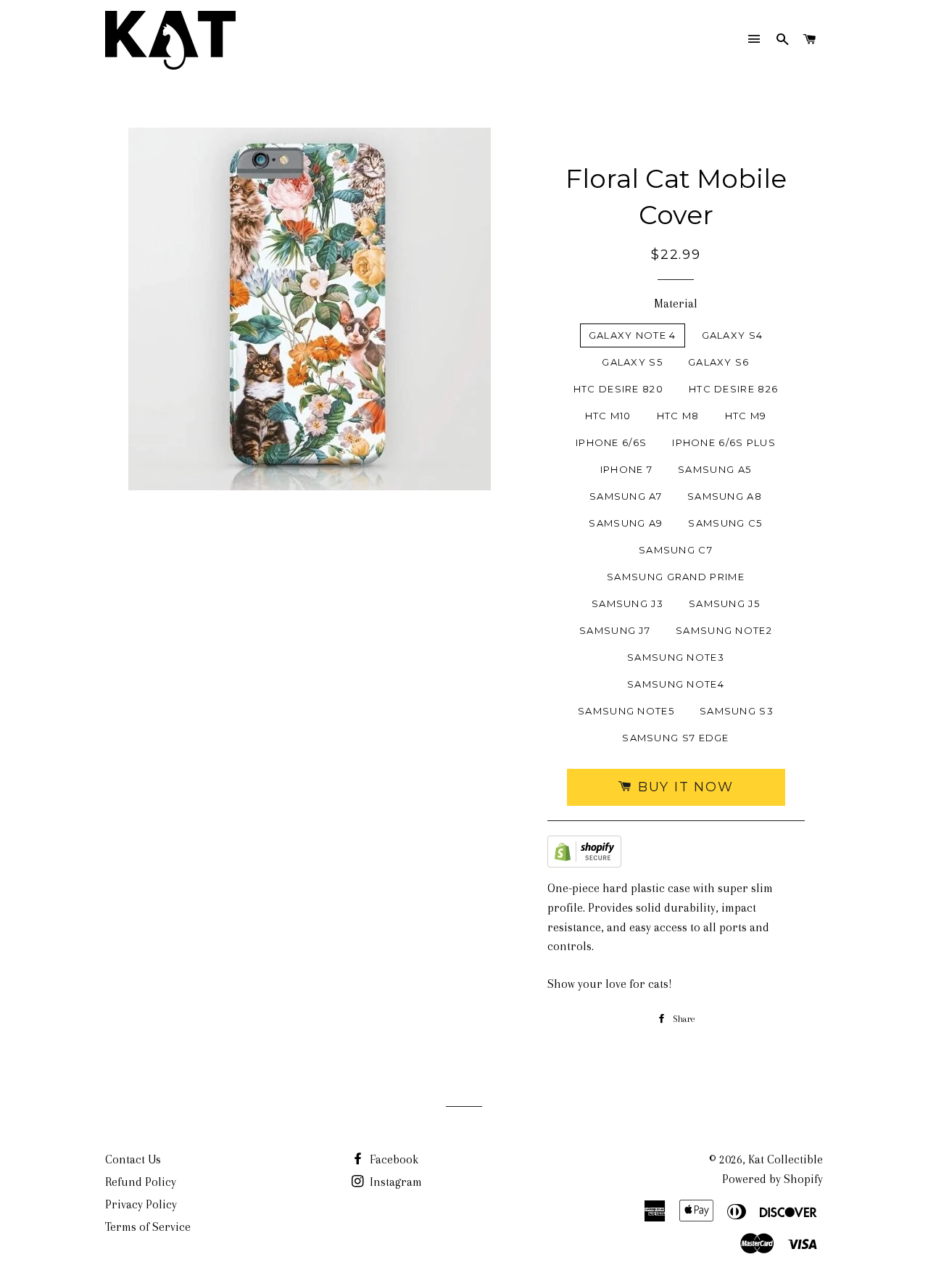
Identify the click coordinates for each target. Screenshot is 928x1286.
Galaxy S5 (632, 362)
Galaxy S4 (732, 335)
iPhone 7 (626, 469)
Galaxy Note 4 (632, 335)
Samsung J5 (724, 603)
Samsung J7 (614, 630)
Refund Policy (140, 1182)
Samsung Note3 (675, 657)
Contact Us (133, 1159)
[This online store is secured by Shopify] (584, 855)
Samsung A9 (626, 523)
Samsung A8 (724, 496)
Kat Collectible (785, 1159)
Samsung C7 (676, 550)
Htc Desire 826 (733, 389)
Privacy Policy (141, 1204)
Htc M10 (608, 415)
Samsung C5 (725, 523)
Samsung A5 (714, 469)
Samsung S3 (737, 711)
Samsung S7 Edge (675, 737)
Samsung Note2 (724, 630)
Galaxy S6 (719, 362)
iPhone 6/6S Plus (724, 442)
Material (675, 303)
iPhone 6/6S (611, 442)
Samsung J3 (627, 603)
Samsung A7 (625, 496)
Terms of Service (148, 1227)
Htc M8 (678, 415)
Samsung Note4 (675, 684)
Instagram (394, 1182)
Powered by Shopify (772, 1179)
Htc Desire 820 (618, 389)
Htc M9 (746, 415)
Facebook (392, 1159)
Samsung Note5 (626, 711)
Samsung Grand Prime (676, 576)
